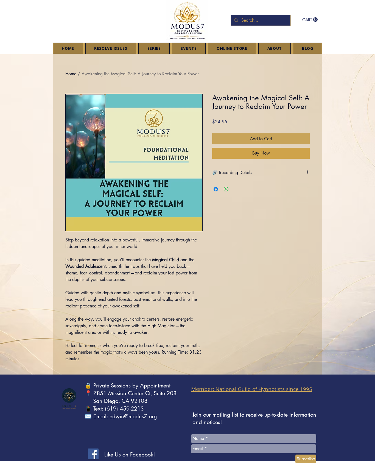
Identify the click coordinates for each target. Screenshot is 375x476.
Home (70, 74)
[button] (310, 19)
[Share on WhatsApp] (226, 189)
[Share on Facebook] (215, 189)
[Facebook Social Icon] (93, 454)
